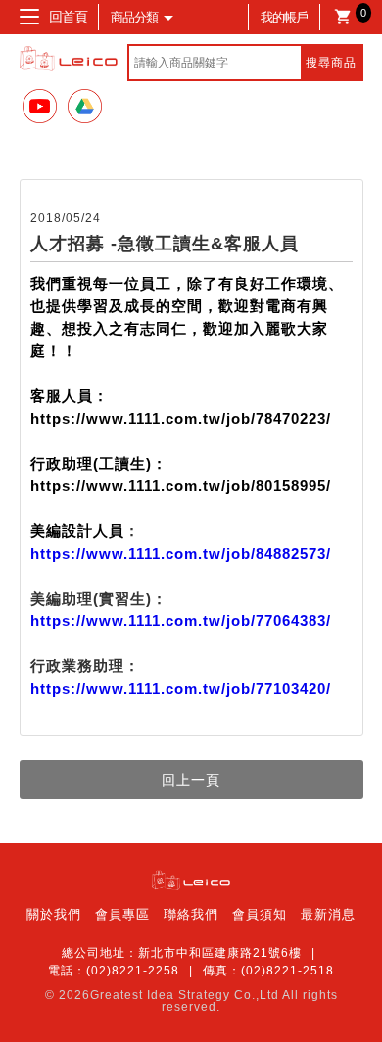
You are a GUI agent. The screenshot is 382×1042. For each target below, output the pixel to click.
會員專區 (122, 914)
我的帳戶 (284, 17)
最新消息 (328, 914)
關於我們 (53, 914)
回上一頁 (191, 780)
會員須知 (259, 914)
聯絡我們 (191, 914)
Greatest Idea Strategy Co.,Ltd (184, 995)
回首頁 (68, 16)
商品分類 (134, 17)
